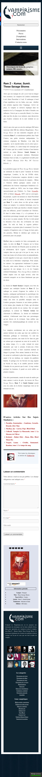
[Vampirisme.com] (22, 18)
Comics (26, 597)
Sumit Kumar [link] (26, 599)
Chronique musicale (22, 693)
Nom (6, 510)
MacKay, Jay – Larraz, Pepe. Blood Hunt (20, 428)
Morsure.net (22, 708)
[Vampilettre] (21, 36)
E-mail (7, 517)
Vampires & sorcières (22, 719)
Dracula (17, 194)
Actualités (22, 695)
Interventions (21, 39)
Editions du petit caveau (22, 704)
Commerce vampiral (21, 690)
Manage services (36, 773)
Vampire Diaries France (22, 717)
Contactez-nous (21, 42)
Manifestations (22, 684)
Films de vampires (22, 706)
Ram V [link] (20, 599)
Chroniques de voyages (22, 682)
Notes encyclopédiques (22, 688)
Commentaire (10, 483)
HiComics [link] (24, 604)
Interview (21, 686)
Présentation (21, 30)
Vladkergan (29, 89)
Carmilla (35, 191)
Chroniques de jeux (22, 680)
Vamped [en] (21, 715)
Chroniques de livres (22, 676)
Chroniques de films (22, 678)
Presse (21, 33)
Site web (7, 525)
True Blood (22, 712)
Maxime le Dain (25, 601)
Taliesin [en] (22, 710)
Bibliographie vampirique (22, 702)
